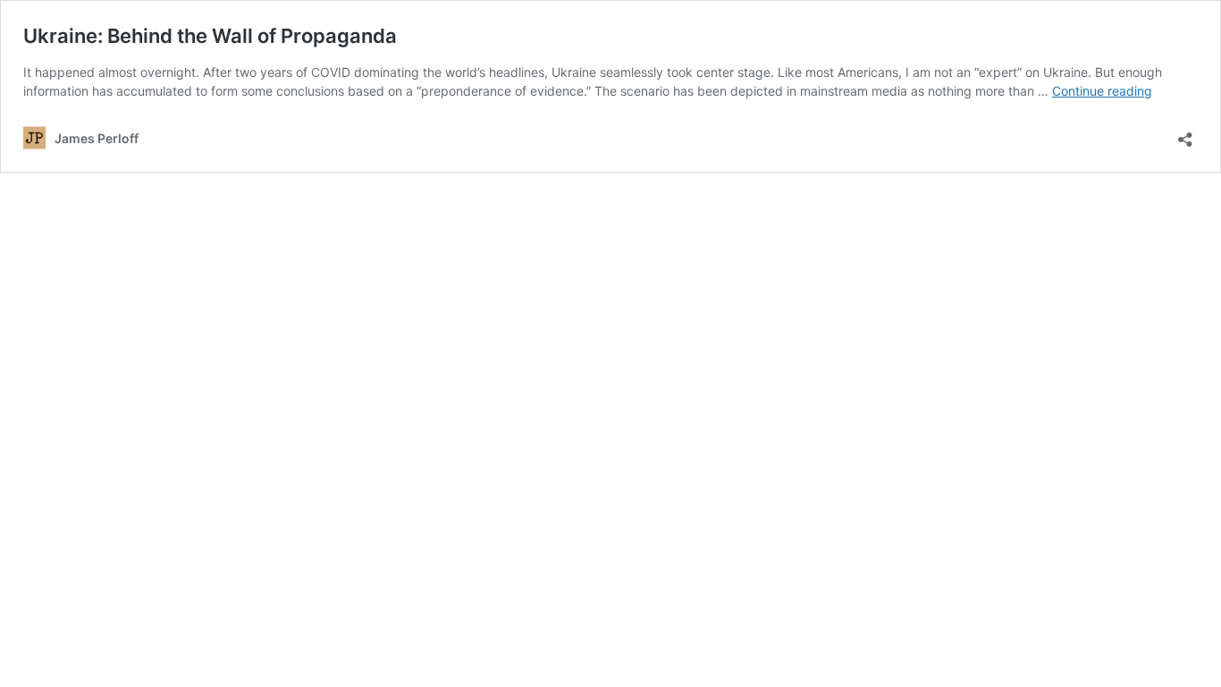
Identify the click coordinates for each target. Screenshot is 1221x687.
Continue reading (1102, 90)
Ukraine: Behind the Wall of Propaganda (210, 35)
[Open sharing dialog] (1185, 134)
